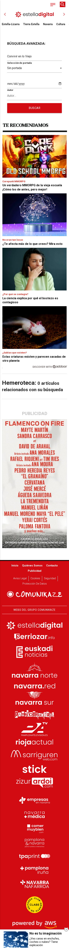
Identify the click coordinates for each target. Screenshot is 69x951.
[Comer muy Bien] (34, 828)
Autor (10, 90)
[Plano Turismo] (34, 842)
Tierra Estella (31, 24)
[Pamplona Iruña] (34, 870)
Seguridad (50, 578)
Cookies (35, 578)
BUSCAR (34, 108)
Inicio (14, 565)
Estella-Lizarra (11, 24)
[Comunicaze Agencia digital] (34, 594)
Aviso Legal (20, 578)
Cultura (60, 24)
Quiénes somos (32, 565)
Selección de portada (19, 63)
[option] (34, 14)
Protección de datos (34, 583)
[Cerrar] (66, 929)
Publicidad (34, 570)
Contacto (52, 565)
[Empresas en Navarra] (34, 800)
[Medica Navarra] (34, 814)
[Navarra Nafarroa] (34, 883)
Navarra (48, 24)
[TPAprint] (34, 856)
